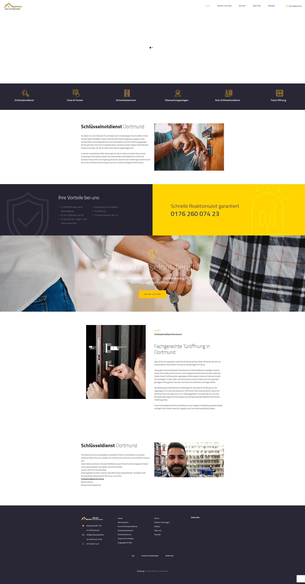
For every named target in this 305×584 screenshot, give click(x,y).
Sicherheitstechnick (126, 100)
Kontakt (157, 534)
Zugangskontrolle (125, 542)
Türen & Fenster (75, 100)
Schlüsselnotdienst (24, 100)
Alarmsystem (123, 522)
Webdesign (141, 571)
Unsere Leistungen (162, 522)
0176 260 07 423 (92, 544)
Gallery (157, 526)
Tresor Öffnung (278, 100)
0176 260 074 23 (195, 213)
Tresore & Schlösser (126, 538)
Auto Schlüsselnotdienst (227, 100)
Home (120, 518)
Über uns (158, 530)
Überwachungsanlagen (176, 100)
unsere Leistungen (109, 63)
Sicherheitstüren (124, 534)
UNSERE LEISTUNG (152, 294)
